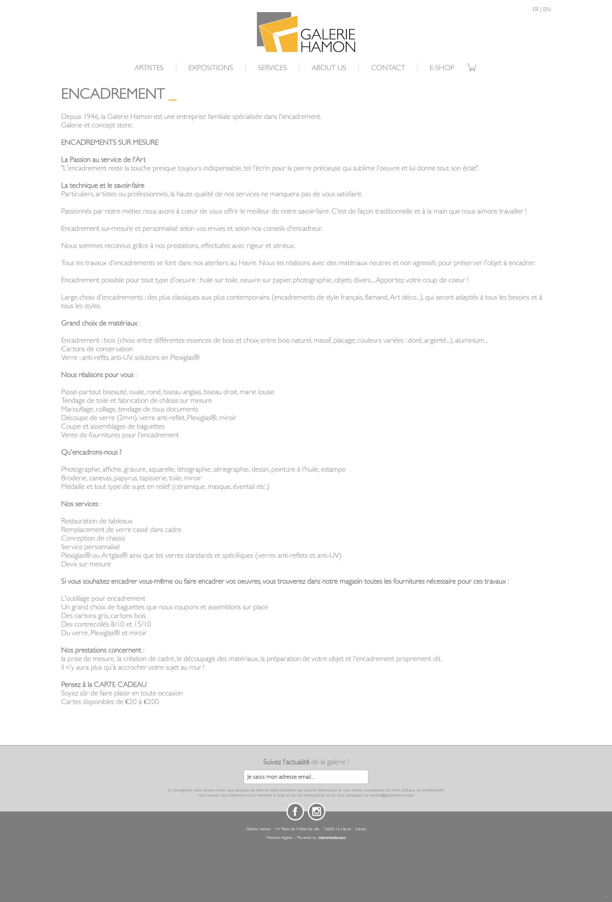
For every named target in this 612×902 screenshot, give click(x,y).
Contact (388, 67)
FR (536, 9)
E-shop (442, 67)
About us (329, 67)
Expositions (210, 67)
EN (547, 9)
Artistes (149, 67)
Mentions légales (279, 837)
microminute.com (332, 837)
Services (272, 67)
